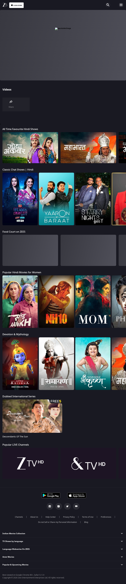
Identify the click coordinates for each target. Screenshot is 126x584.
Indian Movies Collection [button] (13, 533)
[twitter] (67, 506)
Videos (6, 89)
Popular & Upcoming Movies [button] (15, 564)
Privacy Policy (69, 517)
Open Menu (121, 4)
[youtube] (76, 506)
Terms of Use (87, 517)
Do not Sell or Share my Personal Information (57, 522)
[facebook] (50, 506)
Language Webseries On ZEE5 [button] (16, 549)
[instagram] (58, 506)
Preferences (106, 517)
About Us (34, 517)
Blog (86, 522)
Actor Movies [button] (8, 557)
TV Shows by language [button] (12, 541)
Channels (19, 517)
